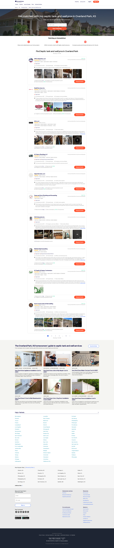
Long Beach (18, 425)
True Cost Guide (86, 494)
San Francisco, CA (42, 481)
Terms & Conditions (64, 540)
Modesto (17, 429)
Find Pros (64, 492)
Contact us (85, 518)
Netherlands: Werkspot (65, 535)
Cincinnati (45, 455)
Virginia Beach (75, 450)
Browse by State (30, 467)
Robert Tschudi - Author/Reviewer (23, 368)
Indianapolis (18, 461)
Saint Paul (45, 431)
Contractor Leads (66, 514)
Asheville (45, 444)
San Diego (17, 433)
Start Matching (57, 28)
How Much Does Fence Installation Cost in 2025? (84, 399)
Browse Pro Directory (66, 494)
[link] (57, 60)
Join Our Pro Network (66, 511)
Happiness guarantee (87, 520)
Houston (74, 440)
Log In (89, 1)
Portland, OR (41, 479)
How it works (85, 509)
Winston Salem (47, 452)
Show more (83, 133)
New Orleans (46, 418)
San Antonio (75, 442)
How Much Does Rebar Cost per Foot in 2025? (85, 370)
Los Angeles (18, 427)
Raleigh (45, 450)
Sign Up (96, 1)
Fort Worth (74, 437)
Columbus (45, 459)
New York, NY (81, 476)
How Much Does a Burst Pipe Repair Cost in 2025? (55, 371)
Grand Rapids (46, 427)
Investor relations (86, 516)
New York (45, 442)
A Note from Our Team (87, 502)
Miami (16, 450)
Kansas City (46, 433)
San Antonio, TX (81, 479)
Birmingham (18, 416)
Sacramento (18, 431)
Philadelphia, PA (22, 479)
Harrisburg (74, 418)
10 (66, 335)
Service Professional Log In (68, 509)
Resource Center (86, 496)
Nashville (74, 429)
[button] (38, 73)
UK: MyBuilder (72, 535)
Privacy (50, 538)
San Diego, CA (21, 481)
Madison (74, 455)
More (33, 4)
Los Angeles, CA (62, 473)
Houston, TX (41, 473)
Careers (84, 512)
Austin (73, 431)
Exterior (21, 4)
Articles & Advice (38, 4)
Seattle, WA (60, 481)
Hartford (17, 442)
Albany (45, 440)
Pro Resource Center (66, 512)
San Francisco (18, 435)
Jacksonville (18, 448)
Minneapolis (46, 429)
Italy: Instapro (57, 535)
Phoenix (17, 418)
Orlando (17, 452)
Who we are (85, 511)
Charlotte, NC (41, 470)
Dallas (73, 433)
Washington (18, 444)
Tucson (16, 420)
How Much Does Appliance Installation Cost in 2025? (28, 371)
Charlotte (45, 446)
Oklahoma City (46, 461)
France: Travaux (42, 535)
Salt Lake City (75, 444)
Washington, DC (81, 481)
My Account (85, 492)
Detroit (45, 425)
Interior (16, 4)
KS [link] (19, 7)
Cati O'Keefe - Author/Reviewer (79, 396)
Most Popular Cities (19, 467)
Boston (45, 422)
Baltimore (45, 420)
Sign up (23, 505)
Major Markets (19, 412)
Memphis (74, 427)
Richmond (74, 448)
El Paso (73, 435)
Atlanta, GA (20, 470)
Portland (74, 416)
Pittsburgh (74, 422)
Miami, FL (80, 473)
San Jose (17, 437)
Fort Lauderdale (19, 446)
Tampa (16, 455)
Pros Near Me (86, 500)
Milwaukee (74, 457)
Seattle (73, 452)
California (53, 538)
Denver (17, 440)
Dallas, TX (80, 470)
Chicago (17, 459)
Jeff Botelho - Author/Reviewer (50, 368)
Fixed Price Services (66, 496)
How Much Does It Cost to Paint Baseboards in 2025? (28, 399)
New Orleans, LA (62, 476)
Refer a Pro (85, 498)
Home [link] (16, 7)
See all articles (93, 346)
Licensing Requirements (88, 504)
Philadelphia (75, 420)
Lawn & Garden (27, 4)
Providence (74, 425)
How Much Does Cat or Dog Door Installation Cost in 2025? (56, 399)
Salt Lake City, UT (62, 479)
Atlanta (16, 457)
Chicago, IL (60, 470)
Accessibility (63, 539)
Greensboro (46, 448)
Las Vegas (45, 437)
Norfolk (73, 446)
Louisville (45, 416)
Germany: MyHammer (50, 535)
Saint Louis (45, 435)
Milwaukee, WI (21, 476)
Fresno (16, 422)
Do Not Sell (58, 538)
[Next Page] (70, 336)
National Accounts (66, 516)
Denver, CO (20, 473)
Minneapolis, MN (42, 476)
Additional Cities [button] (18, 485)
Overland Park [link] (24, 7)
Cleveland (45, 457)
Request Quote (79, 81)
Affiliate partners (86, 522)
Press (84, 514)
